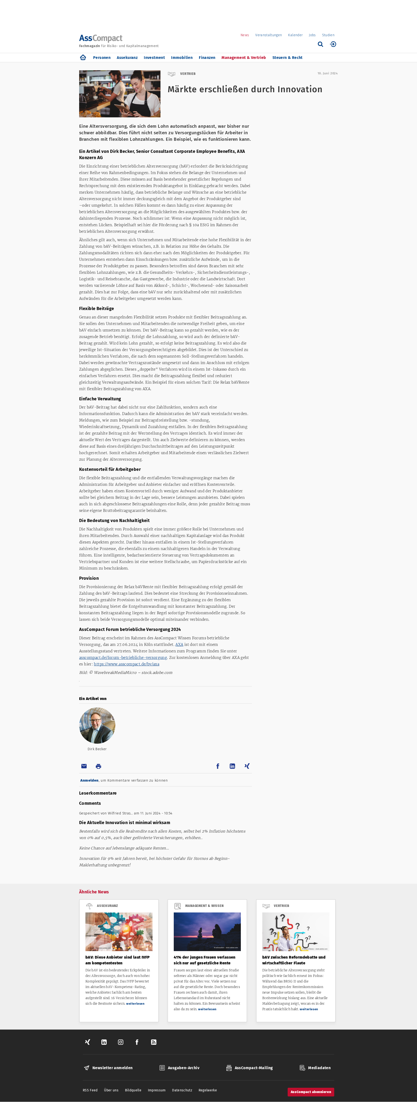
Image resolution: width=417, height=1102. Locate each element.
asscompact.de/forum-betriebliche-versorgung (123, 657)
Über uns (111, 1090)
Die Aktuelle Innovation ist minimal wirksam (124, 822)
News (245, 35)
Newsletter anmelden (112, 1068)
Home (83, 57)
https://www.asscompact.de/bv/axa (126, 664)
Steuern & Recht (287, 57)
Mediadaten (319, 1068)
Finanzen (207, 57)
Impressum (157, 1090)
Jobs (312, 35)
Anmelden (89, 780)
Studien (328, 35)
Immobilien (182, 57)
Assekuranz (127, 57)
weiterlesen (135, 1003)
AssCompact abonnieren (311, 1092)
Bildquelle (133, 1090)
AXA (179, 644)
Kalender (295, 35)
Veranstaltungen (268, 35)
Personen (102, 57)
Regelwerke (208, 1090)
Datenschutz (182, 1090)
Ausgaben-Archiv (183, 1068)
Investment (154, 57)
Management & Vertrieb (244, 57)
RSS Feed (90, 1090)
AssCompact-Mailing (254, 1068)
